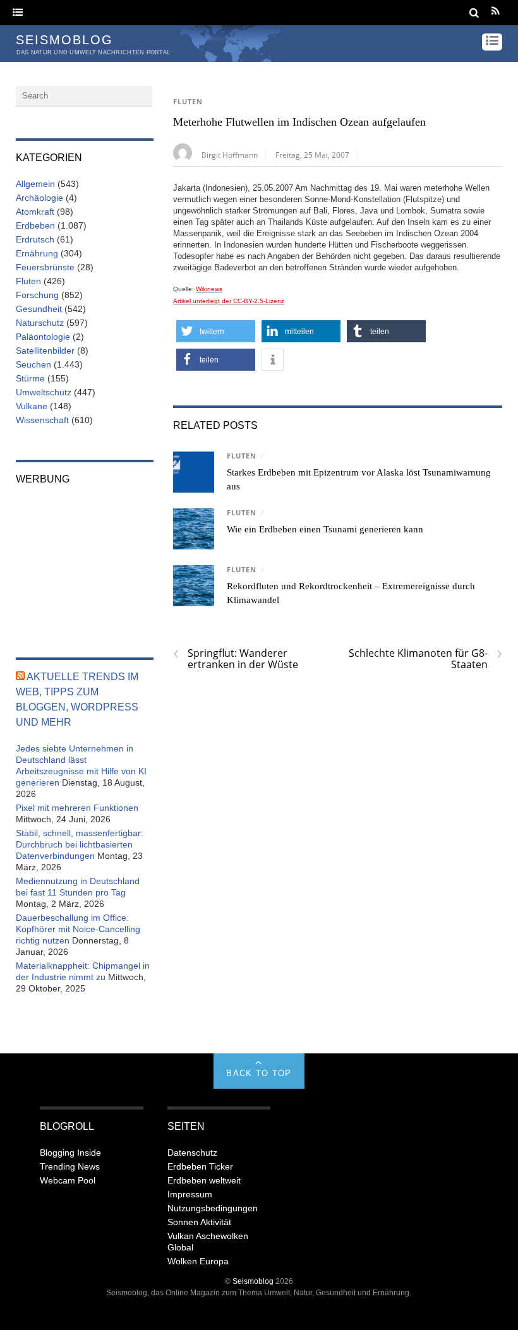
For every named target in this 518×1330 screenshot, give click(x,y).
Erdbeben (35, 225)
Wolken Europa (198, 1261)
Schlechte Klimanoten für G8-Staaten (425, 658)
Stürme (30, 378)
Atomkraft (35, 212)
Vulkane (31, 406)
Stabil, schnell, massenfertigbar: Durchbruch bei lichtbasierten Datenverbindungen (79, 844)
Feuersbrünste (45, 267)
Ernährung (37, 253)
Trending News (70, 1166)
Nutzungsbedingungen (212, 1208)
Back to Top (258, 1073)
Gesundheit (39, 309)
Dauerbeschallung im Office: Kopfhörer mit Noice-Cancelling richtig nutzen (78, 929)
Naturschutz (40, 323)
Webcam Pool (67, 1180)
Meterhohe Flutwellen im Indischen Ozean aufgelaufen (299, 122)
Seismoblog (253, 1281)
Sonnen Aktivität (199, 1222)
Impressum (189, 1194)
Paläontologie (43, 337)
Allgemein (35, 184)
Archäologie (39, 198)
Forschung (37, 295)
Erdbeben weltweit (204, 1180)
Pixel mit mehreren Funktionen (77, 808)
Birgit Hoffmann (230, 155)
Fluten (188, 101)
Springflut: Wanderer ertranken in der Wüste (235, 658)
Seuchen (33, 364)
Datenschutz (192, 1152)
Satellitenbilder (45, 350)
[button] (215, 331)
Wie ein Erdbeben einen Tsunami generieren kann (325, 529)
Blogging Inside (70, 1152)
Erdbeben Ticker (200, 1166)
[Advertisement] (85, 563)
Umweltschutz (43, 392)
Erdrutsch (35, 239)
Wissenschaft (42, 420)
